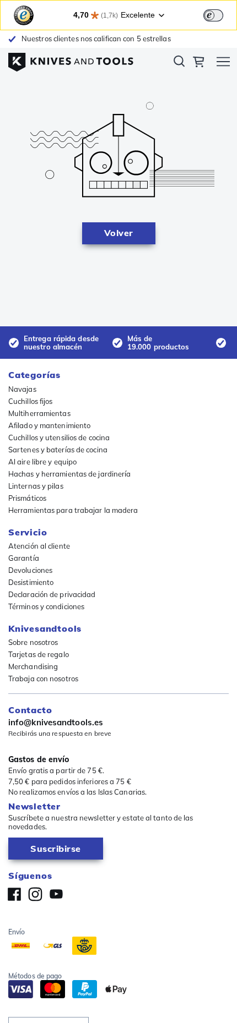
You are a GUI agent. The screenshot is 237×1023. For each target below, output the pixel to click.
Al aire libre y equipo (42, 461)
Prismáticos (27, 498)
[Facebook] (14, 894)
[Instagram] (35, 894)
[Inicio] (70, 59)
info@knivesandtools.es (55, 722)
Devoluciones (30, 570)
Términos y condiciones (46, 606)
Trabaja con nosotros (43, 678)
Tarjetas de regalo (38, 654)
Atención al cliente (39, 545)
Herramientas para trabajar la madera (73, 510)
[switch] (213, 15)
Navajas (22, 389)
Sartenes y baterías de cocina (57, 449)
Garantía (23, 558)
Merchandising (33, 666)
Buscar (179, 63)
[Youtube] (56, 894)
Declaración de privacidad (52, 594)
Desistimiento (30, 582)
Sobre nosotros (33, 642)
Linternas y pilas (35, 486)
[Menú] (223, 63)
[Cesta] (198, 63)
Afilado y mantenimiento (49, 425)
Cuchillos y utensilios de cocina (59, 437)
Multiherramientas (39, 413)
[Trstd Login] (219, 14)
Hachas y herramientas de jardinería (69, 473)
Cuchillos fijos (30, 401)
